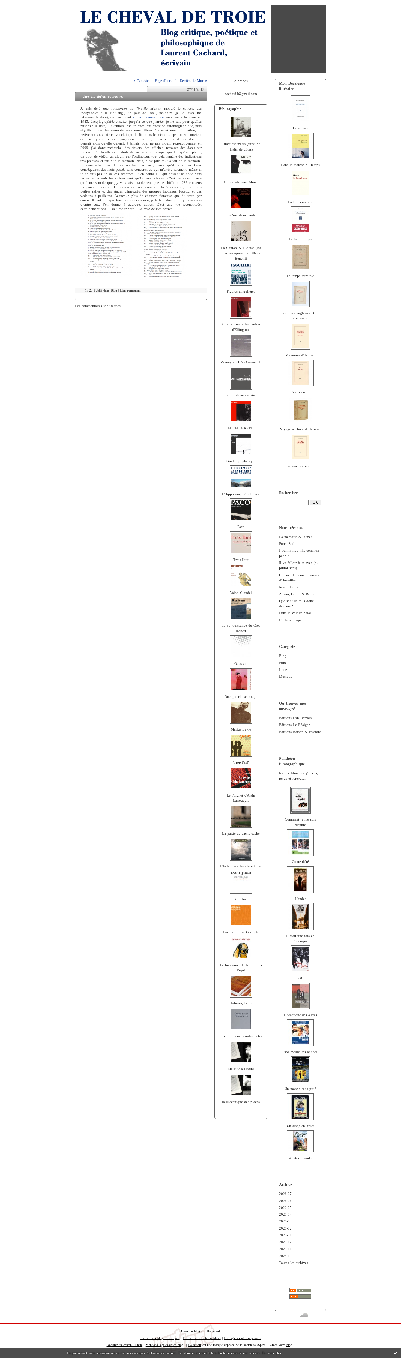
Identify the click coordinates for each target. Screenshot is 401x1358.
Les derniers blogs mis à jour (159, 1338)
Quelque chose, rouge (241, 697)
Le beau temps (300, 239)
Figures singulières (241, 291)
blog (289, 1345)
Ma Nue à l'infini (241, 1069)
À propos (241, 81)
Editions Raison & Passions (300, 732)
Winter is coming (300, 466)
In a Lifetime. (289, 587)
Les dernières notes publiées (202, 1338)
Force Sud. (287, 544)
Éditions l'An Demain (295, 718)
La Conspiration (300, 202)
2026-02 (285, 1228)
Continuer (300, 128)
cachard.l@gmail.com (241, 94)
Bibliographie (230, 109)
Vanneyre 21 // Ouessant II (240, 362)
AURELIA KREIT (241, 428)
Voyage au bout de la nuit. (300, 429)
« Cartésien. (142, 81)
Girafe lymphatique (241, 461)
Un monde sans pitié (300, 1089)
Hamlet (300, 899)
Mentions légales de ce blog (164, 1345)
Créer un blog (190, 1331)
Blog (282, 656)
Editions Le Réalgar (294, 725)
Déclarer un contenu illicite (125, 1345)
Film (282, 663)
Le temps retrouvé (300, 276)
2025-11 (285, 1249)
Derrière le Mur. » (193, 81)
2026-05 (285, 1208)
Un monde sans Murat (241, 182)
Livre (283, 670)
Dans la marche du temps (300, 165)
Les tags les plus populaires (242, 1338)
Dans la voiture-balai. (295, 613)
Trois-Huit (241, 560)
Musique (285, 676)
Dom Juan (241, 899)
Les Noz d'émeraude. (241, 215)
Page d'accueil (165, 81)
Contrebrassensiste (241, 395)
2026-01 (285, 1235)
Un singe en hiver (300, 1126)
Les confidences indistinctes (241, 1036)
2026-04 (285, 1214)
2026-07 (285, 1194)
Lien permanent (130, 290)
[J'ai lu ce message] (395, 1353)
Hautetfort (213, 1331)
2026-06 (285, 1201)
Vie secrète (300, 392)
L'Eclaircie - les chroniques (241, 866)
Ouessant (241, 664)
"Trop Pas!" (241, 762)
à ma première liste (148, 117)
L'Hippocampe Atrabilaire (241, 494)
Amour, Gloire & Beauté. (298, 594)
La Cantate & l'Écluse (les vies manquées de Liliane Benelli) (241, 253)
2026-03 (285, 1221)
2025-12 (285, 1242)
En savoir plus (271, 1353)
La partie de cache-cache (241, 834)
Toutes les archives (293, 1263)
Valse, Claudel (241, 593)
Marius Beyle (241, 729)
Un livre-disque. (291, 620)
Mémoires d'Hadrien (300, 355)
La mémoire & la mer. (295, 537)
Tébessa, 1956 (241, 1003)
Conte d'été (300, 862)
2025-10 (285, 1256)
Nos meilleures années (300, 1052)
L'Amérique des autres (300, 1015)
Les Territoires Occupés (241, 932)
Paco (240, 527)
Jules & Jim (300, 978)
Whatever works (300, 1158)
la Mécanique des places (241, 1102)
